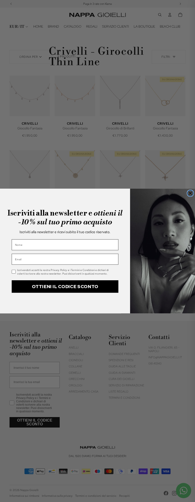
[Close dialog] (190, 193)
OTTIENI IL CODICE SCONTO (65, 286)
